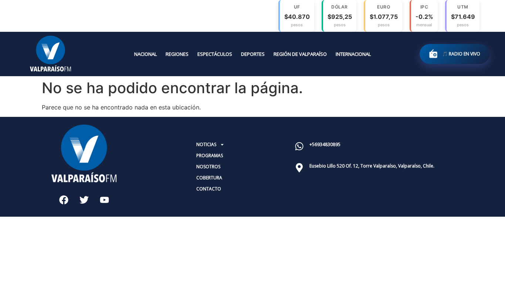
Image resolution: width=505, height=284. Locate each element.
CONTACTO (208, 189)
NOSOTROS (208, 166)
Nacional (145, 54)
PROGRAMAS (209, 155)
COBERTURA (209, 178)
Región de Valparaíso (300, 54)
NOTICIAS (206, 144)
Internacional (353, 54)
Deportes (253, 54)
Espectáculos (214, 54)
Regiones (177, 54)
